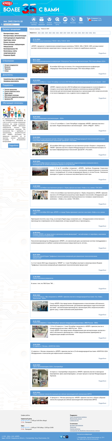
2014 (83, 33)
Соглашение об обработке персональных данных (85, 430)
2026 (39, 33)
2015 (79, 33)
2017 (72, 33)
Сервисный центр (57, 23)
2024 (46, 33)
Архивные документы (11, 81)
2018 (68, 33)
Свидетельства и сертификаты (14, 79)
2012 (90, 33)
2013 (86, 33)
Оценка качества (75, 429)
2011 (94, 33)
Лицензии (73, 427)
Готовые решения (49, 23)
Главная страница (34, 29)
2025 (42, 33)
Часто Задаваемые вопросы (78, 417)
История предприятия (76, 425)
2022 (53, 33)
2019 (64, 33)
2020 (61, 33)
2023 (50, 33)
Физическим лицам (76, 419)
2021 (57, 33)
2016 (75, 33)
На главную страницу (33, 23)
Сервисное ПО (74, 420)
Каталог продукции (41, 23)
